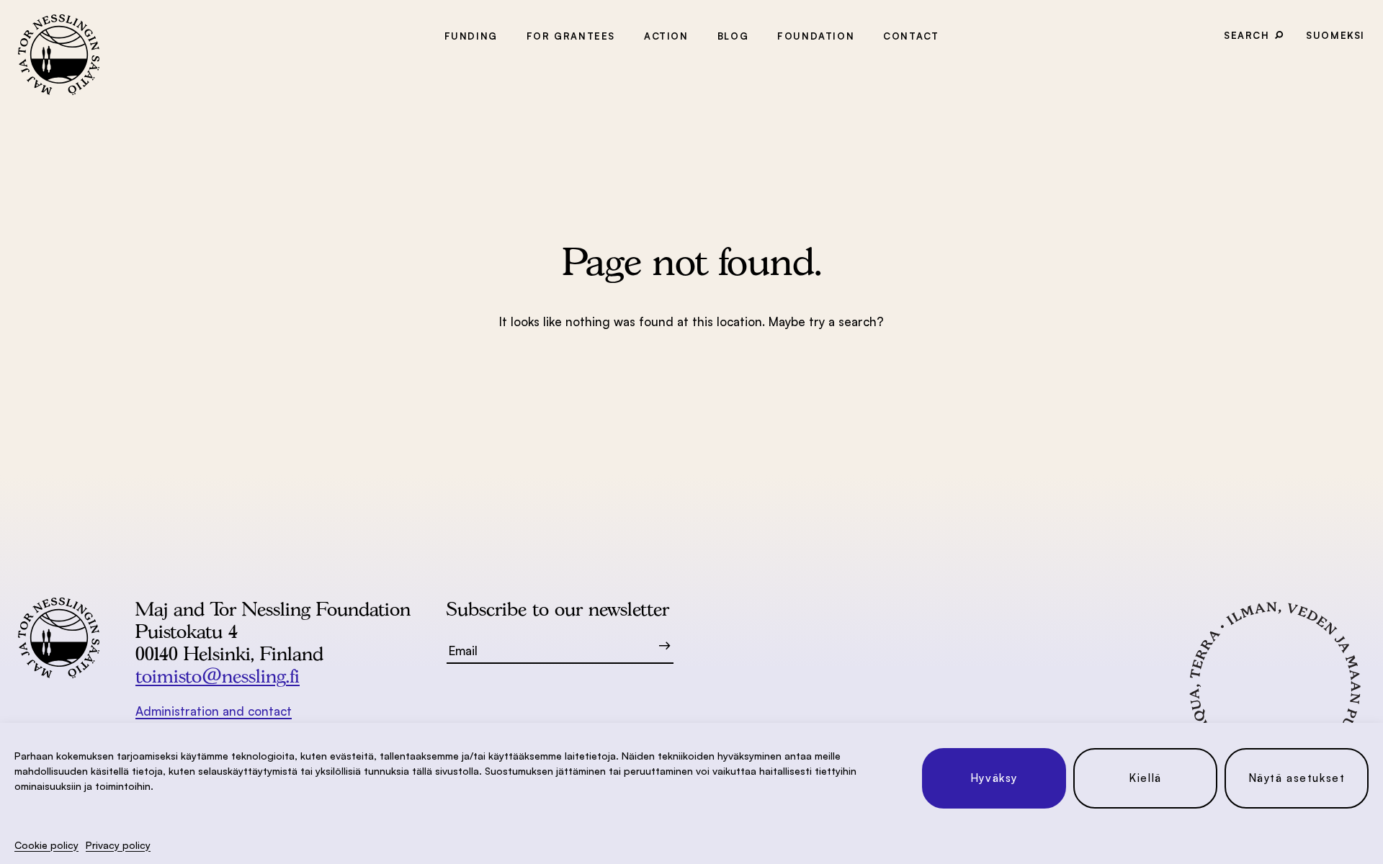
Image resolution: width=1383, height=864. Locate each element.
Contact (911, 36)
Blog (732, 36)
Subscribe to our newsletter (558, 609)
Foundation (815, 36)
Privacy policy (118, 845)
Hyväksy (994, 778)
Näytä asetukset (1297, 778)
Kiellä (1145, 778)
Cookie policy (46, 845)
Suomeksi (1335, 35)
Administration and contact (213, 711)
